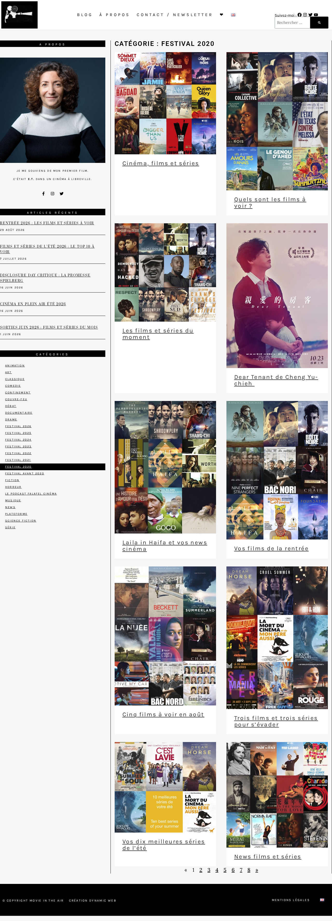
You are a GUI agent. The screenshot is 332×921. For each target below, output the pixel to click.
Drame (11, 419)
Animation (15, 365)
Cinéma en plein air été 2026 (33, 304)
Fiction (12, 480)
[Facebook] (300, 15)
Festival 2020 (18, 466)
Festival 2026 (18, 426)
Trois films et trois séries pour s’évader (276, 721)
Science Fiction (20, 520)
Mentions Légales (291, 900)
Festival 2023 (18, 446)
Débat (10, 406)
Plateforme (16, 514)
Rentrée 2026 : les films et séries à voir (47, 223)
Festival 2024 (18, 439)
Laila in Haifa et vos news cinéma (164, 545)
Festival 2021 (18, 460)
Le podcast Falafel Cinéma (31, 493)
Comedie (13, 385)
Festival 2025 (18, 433)
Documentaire (18, 412)
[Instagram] (305, 15)
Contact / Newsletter (175, 14)
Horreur (13, 487)
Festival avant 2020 (24, 473)
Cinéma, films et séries (160, 163)
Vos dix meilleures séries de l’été (163, 844)
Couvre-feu (16, 399)
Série (10, 527)
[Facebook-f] (43, 194)
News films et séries (267, 856)
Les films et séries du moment (158, 334)
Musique (13, 500)
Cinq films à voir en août (163, 714)
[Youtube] (316, 15)
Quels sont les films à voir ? (270, 202)
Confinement (18, 392)
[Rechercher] (319, 23)
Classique (15, 379)
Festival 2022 (18, 453)
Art (8, 372)
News (10, 507)
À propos (114, 14)
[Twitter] (310, 15)
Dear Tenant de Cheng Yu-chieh (276, 380)
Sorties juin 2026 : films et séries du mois (49, 328)
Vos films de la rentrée (271, 548)
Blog (85, 14)
